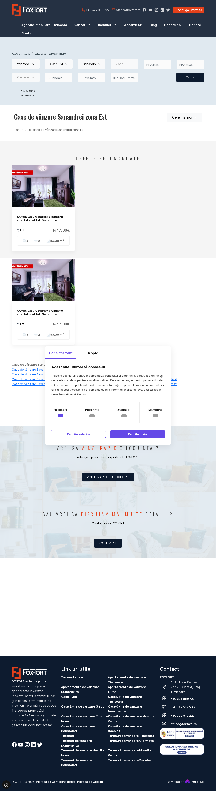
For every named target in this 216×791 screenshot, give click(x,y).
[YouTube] (150, 10)
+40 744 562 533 (182, 707)
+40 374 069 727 (97, 10)
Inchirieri (105, 25)
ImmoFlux (197, 782)
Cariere (195, 25)
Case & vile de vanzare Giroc (82, 706)
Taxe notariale (72, 677)
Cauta (190, 77)
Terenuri (67, 736)
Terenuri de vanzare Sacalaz (130, 760)
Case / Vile (69, 697)
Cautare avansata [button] (28, 93)
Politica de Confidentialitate (55, 782)
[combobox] (26, 64)
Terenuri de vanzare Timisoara (131, 736)
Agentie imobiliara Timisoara (44, 25)
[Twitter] (168, 10)
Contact (28, 33)
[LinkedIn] (162, 10)
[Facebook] (144, 10)
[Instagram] (156, 10)
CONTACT (108, 543)
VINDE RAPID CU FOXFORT (108, 477)
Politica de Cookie (90, 782)
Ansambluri (133, 25)
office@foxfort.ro (127, 10)
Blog (153, 25)
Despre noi (173, 25)
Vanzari (80, 25)
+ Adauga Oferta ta (188, 10)
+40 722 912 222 (182, 715)
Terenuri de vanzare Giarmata (131, 741)
